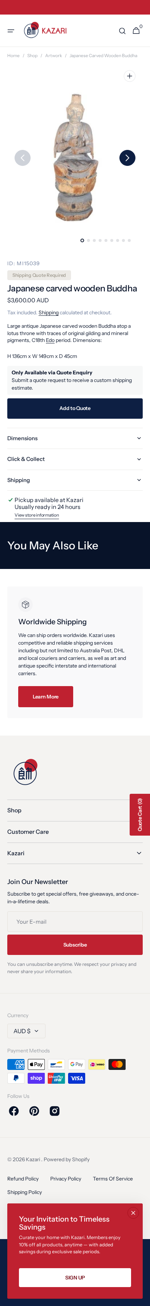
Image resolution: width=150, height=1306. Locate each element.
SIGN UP (75, 1277)
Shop (32, 55)
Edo (50, 340)
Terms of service (113, 1178)
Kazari (33, 1159)
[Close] (133, 1213)
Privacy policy (65, 1178)
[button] (11, 31)
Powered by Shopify (67, 1159)
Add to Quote (75, 408)
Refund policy (23, 1178)
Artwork (53, 55)
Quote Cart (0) (140, 814)
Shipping (49, 312)
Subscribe (75, 944)
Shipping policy (24, 1192)
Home (13, 55)
